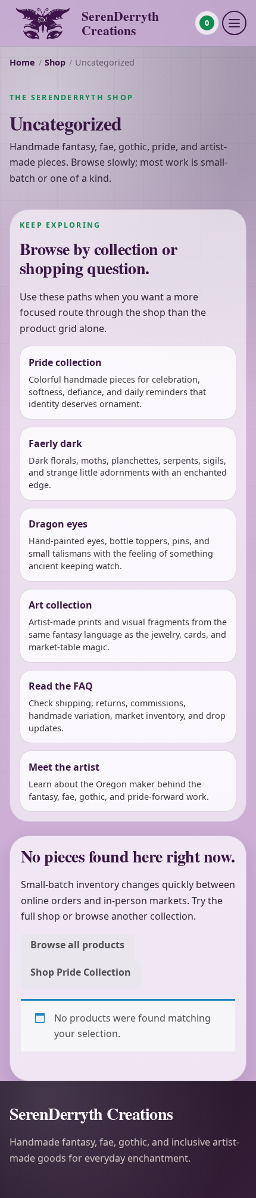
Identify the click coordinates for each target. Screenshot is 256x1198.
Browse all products (77, 944)
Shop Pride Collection (80, 972)
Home (22, 62)
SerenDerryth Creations (120, 23)
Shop (55, 62)
